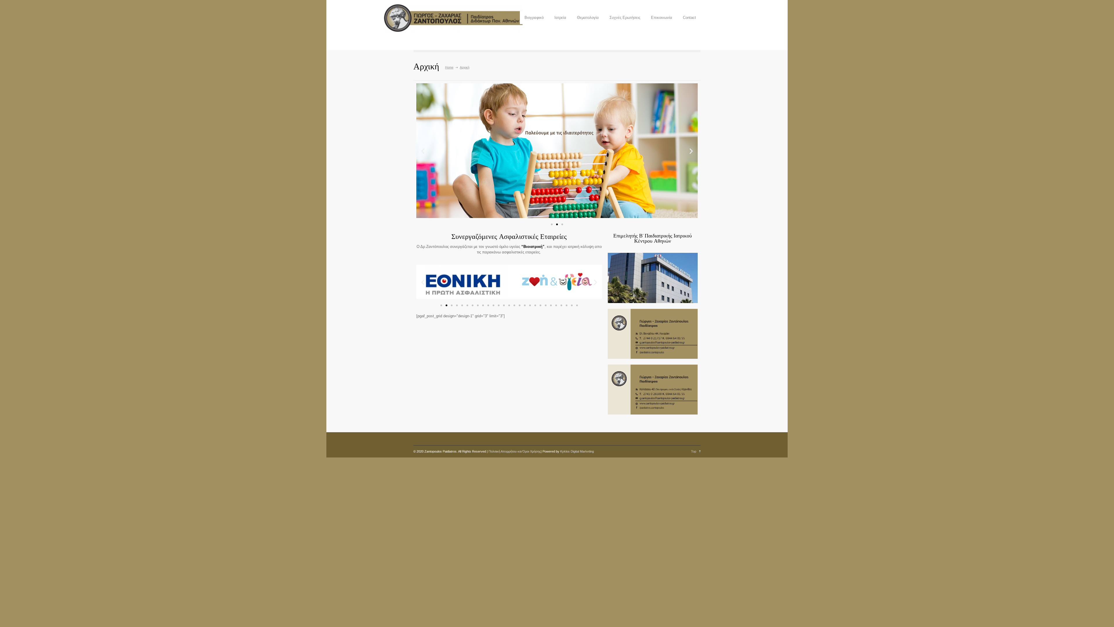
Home (449, 67)
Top (693, 451)
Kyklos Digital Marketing (577, 451)
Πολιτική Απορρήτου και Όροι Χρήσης (515, 451)
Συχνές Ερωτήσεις (625, 17)
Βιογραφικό (534, 17)
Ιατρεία (560, 17)
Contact (689, 17)
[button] (552, 224)
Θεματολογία (588, 17)
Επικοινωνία (661, 17)
